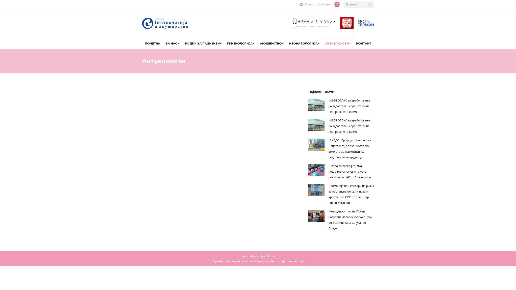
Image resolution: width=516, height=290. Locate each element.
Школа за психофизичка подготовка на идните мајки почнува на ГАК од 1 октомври (350, 171)
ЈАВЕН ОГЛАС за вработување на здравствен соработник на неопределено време (349, 106)
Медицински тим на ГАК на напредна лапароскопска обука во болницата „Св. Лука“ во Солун (350, 219)
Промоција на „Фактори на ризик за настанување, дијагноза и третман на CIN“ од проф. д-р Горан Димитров (351, 194)
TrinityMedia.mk (265, 256)
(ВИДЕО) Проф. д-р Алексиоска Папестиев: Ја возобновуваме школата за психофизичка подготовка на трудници (350, 148)
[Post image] (316, 105)
